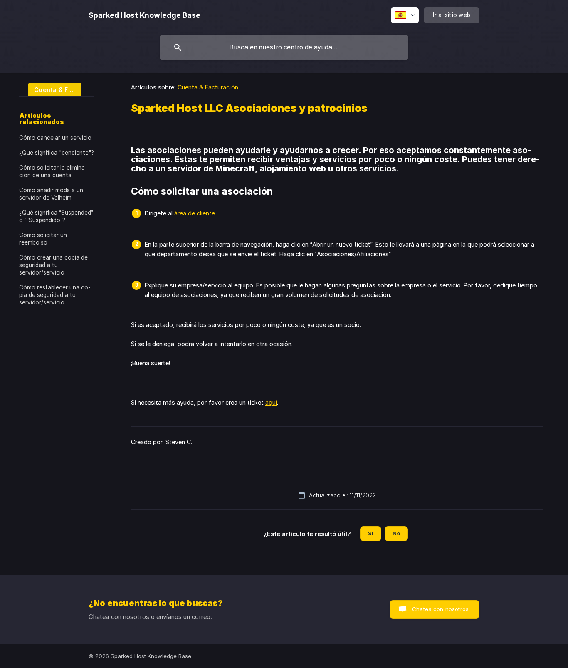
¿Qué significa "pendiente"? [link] (56, 152)
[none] (144, 15)
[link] (50, 89)
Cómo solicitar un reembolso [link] (43, 239)
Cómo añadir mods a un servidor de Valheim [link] (51, 194)
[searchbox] (284, 47)
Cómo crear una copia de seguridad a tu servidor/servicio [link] (53, 265)
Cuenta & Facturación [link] (208, 87)
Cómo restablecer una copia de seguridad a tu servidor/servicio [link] (55, 295)
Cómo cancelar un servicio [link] (55, 137)
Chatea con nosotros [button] (440, 609)
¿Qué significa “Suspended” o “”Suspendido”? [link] (56, 216)
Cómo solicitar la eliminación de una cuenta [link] (53, 171)
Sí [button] (370, 533)
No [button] (396, 533)
